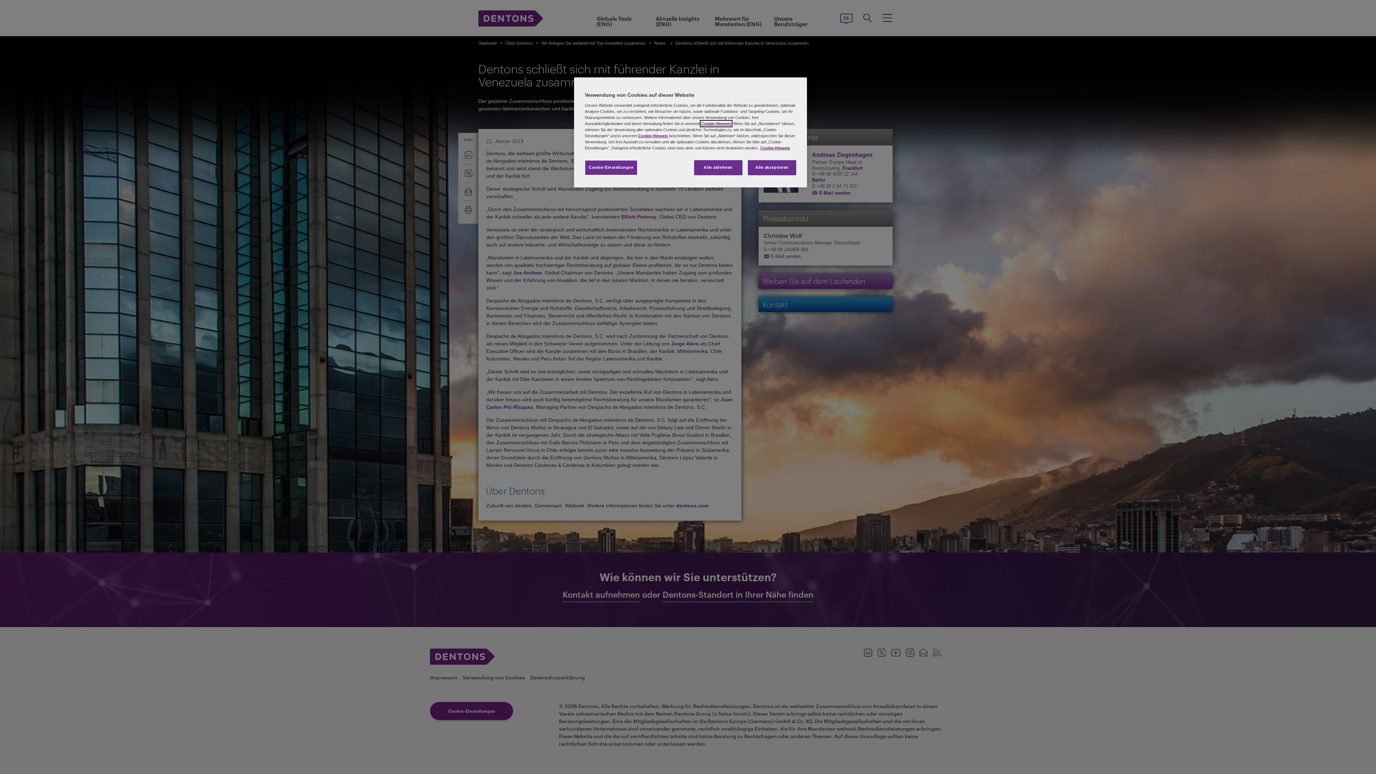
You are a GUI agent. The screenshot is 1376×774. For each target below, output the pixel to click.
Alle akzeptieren (772, 167)
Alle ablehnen (718, 167)
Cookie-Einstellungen (611, 167)
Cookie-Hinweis (716, 123)
